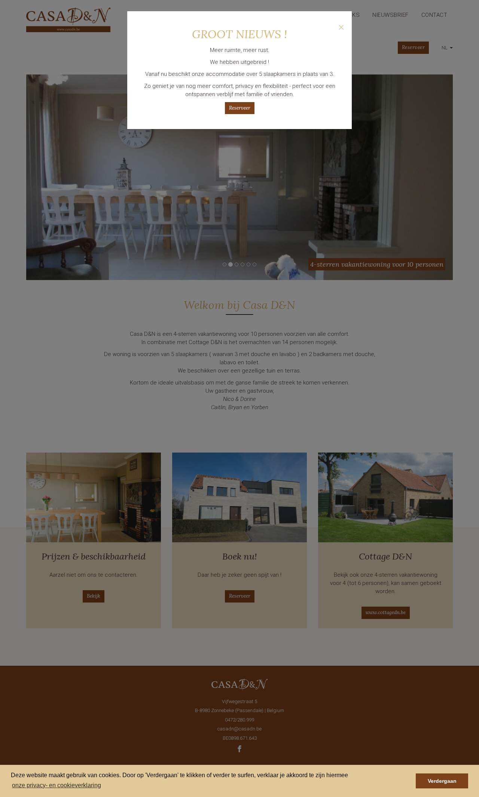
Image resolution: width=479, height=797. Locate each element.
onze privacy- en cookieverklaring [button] (56, 785)
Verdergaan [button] (442, 781)
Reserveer (239, 108)
